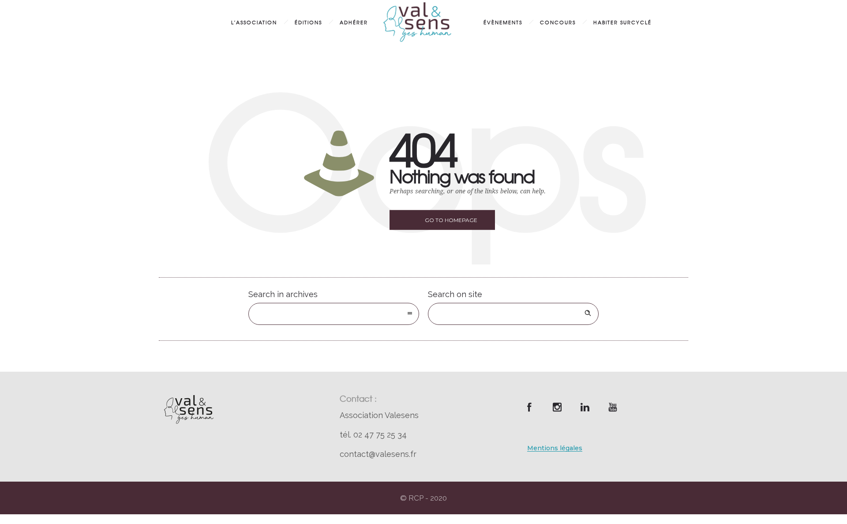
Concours (558, 22)
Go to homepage (451, 220)
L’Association (254, 22)
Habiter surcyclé (622, 22)
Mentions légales (554, 448)
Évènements (502, 22)
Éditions (308, 22)
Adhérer (354, 22)
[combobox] (333, 314)
